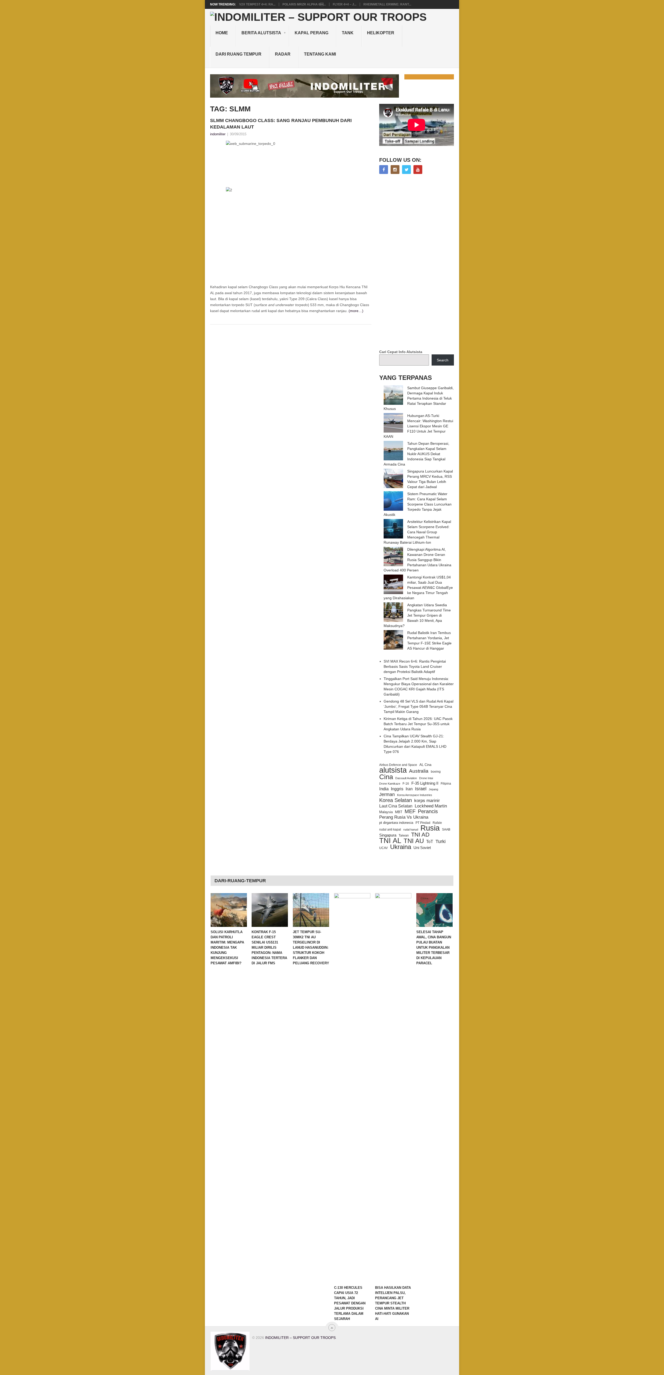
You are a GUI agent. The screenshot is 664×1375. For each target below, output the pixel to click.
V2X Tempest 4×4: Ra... (257, 4)
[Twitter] (406, 169)
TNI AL (390, 840)
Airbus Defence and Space (398, 765)
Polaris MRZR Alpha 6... (304, 4)
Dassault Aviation (406, 778)
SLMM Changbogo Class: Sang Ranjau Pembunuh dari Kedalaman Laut (281, 124)
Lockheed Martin (431, 805)
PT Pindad (423, 822)
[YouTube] (417, 169)
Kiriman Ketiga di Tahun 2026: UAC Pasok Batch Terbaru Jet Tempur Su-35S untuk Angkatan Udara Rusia (418, 724)
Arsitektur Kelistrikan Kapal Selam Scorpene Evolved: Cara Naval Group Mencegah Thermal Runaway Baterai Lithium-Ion (417, 532)
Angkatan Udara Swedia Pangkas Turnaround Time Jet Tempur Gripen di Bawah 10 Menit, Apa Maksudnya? (417, 615)
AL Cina (425, 765)
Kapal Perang (311, 33)
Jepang (433, 789)
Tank (348, 33)
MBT (398, 812)
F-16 (406, 783)
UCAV (383, 848)
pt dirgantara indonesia (396, 823)
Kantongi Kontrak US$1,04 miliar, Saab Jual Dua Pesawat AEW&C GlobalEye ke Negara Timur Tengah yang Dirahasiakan (418, 587)
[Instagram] (395, 169)
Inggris (397, 788)
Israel (420, 788)
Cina (386, 776)
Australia (418, 771)
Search (442, 360)
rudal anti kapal (390, 829)
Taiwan (404, 835)
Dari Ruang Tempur (238, 54)
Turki (440, 841)
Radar (282, 54)
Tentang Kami (320, 54)
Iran (409, 789)
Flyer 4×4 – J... (344, 4)
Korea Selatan (395, 800)
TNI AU (414, 841)
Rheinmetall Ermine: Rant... (387, 4)
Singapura (387, 835)
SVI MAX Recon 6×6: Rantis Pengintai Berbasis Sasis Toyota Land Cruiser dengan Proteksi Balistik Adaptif (415, 666)
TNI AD (420, 834)
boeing (436, 771)
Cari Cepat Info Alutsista (400, 352)
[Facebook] (383, 169)
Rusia (430, 828)
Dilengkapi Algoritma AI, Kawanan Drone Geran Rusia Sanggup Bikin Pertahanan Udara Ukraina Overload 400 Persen (417, 559)
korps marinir (427, 800)
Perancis (428, 811)
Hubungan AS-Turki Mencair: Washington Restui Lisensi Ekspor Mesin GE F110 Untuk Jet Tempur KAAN (418, 426)
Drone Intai (426, 778)
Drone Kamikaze (389, 783)
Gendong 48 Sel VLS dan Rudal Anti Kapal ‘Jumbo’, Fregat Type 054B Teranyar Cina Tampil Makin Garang (418, 706)
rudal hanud (410, 829)
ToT (429, 841)
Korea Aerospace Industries (414, 795)
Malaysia (386, 812)
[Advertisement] (418, 262)
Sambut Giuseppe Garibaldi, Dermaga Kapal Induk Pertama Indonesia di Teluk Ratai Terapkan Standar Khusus (419, 398)
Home (222, 33)
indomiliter (217, 134)
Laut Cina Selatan (395, 806)
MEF (410, 811)
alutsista (393, 770)
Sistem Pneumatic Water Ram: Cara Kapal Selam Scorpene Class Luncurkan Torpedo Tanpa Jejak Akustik (418, 504)
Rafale (437, 822)
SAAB (446, 829)
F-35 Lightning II (424, 783)
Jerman (387, 794)
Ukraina (400, 847)
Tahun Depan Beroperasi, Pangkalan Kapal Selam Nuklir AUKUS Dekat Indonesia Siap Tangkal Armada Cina (416, 453)
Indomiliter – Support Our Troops (300, 1338)
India (384, 788)
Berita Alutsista (261, 33)
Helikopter (380, 33)
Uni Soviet (422, 847)
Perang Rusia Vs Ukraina (403, 817)
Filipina (446, 783)
